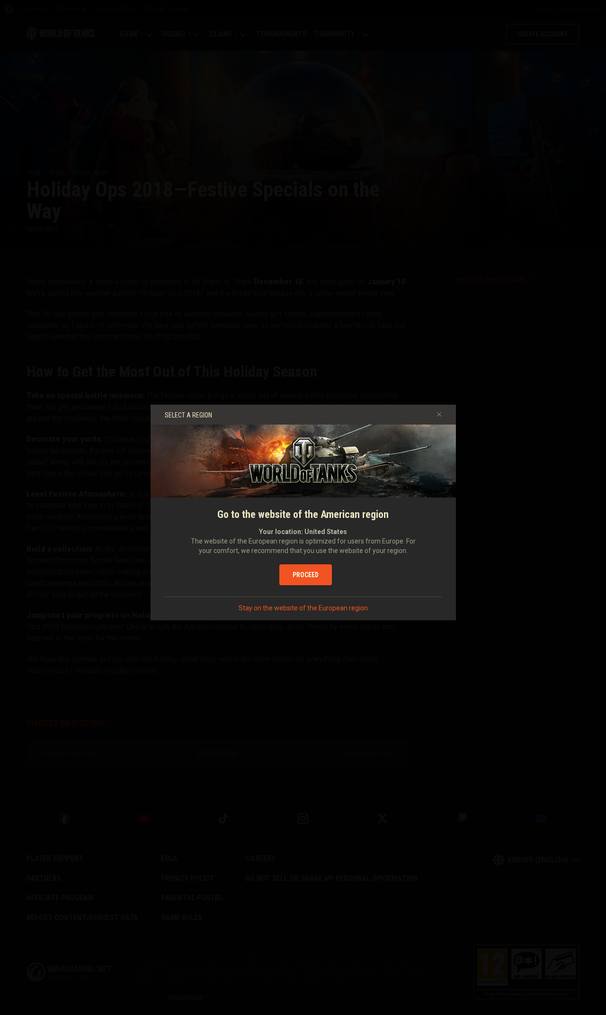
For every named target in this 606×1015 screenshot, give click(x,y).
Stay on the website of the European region (303, 608)
